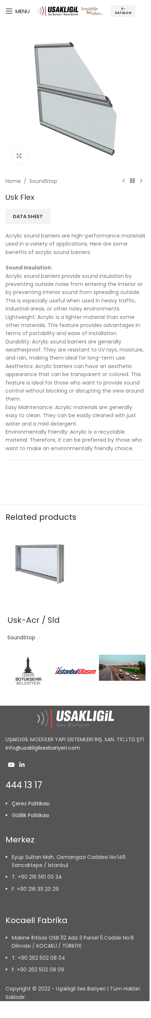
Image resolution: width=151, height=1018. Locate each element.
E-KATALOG (123, 11)
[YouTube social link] (11, 765)
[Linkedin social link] (22, 765)
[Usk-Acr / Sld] (39, 563)
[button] (75, 690)
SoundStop (43, 181)
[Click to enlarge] (19, 155)
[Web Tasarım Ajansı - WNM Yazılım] (75, 1010)
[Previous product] (123, 181)
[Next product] (141, 181)
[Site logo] (70, 10)
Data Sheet (28, 217)
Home (13, 181)
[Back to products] (132, 181)
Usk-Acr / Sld (33, 620)
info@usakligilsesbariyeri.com (42, 747)
